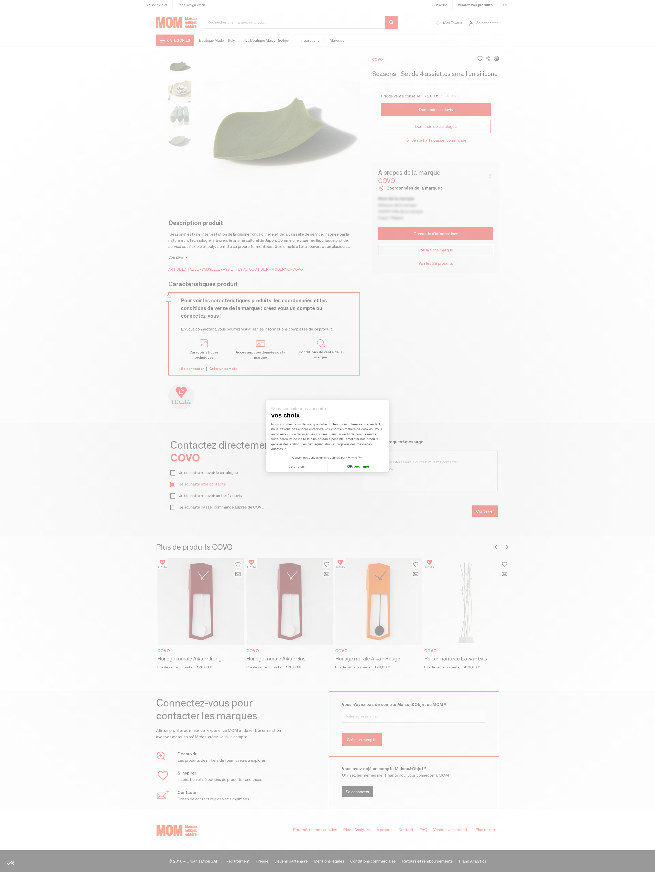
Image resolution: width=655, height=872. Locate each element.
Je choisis (297, 466)
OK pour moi (358, 466)
